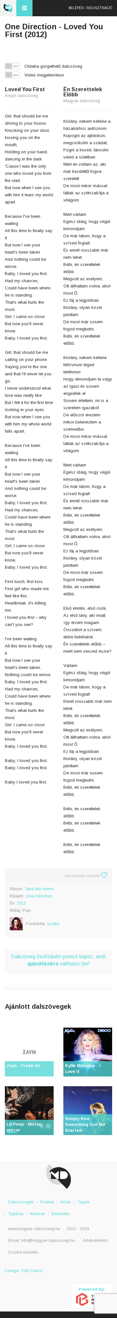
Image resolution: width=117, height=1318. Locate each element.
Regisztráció (99, 8)
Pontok (47, 1202)
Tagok (83, 1202)
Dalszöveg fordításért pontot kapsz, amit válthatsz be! (58, 960)
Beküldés (61, 1213)
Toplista (15, 1213)
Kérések (37, 1213)
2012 (21, 903)
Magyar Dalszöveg (8, 8)
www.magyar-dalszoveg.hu (34, 1228)
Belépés (76, 8)
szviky (53, 923)
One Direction (39, 896)
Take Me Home (39, 888)
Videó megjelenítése (44, 75)
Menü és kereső (24, 8)
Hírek (65, 1202)
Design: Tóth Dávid (23, 1270)
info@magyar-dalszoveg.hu (48, 1240)
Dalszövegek (21, 1202)
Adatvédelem (95, 1240)
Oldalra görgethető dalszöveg (53, 66)
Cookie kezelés (23, 1252)
